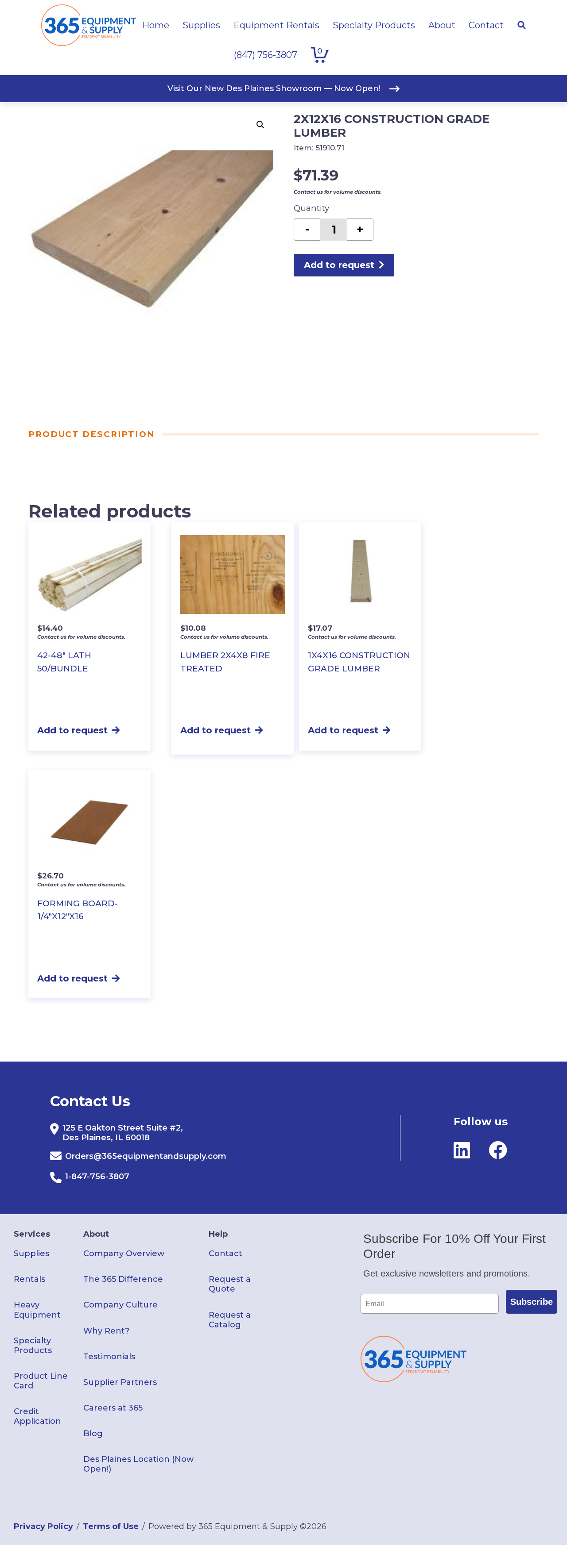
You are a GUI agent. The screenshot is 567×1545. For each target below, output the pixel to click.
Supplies (31, 1253)
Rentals (29, 1279)
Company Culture (120, 1305)
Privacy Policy (43, 1526)
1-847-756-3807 (97, 1176)
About (96, 1234)
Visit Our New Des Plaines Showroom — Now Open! (274, 88)
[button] (260, 125)
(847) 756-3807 (265, 55)
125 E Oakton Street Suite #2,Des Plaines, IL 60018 (122, 1132)
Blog (93, 1433)
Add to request (339, 265)
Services (32, 1234)
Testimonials (109, 1356)
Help (218, 1234)
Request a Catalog (230, 1320)
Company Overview (123, 1253)
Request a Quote (230, 1284)
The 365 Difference (123, 1279)
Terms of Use (111, 1526)
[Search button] (521, 25)
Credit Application (37, 1416)
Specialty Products (33, 1345)
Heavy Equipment (37, 1309)
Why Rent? (106, 1331)
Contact (225, 1253)
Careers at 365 (113, 1408)
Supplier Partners (120, 1382)
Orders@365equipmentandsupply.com (145, 1156)
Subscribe (531, 1302)
